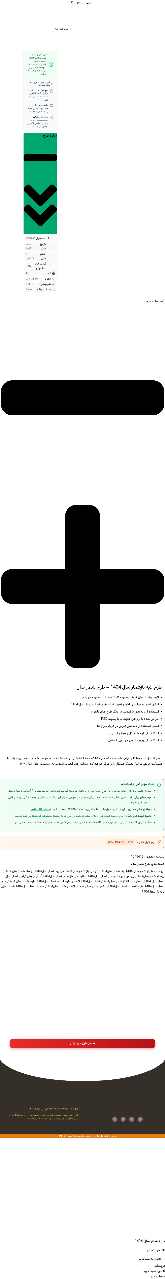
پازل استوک (34, 1109)
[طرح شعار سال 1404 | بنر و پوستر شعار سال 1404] (132, 969)
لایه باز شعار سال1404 (60, 886)
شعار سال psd (132, 881)
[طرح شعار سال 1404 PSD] (82, 920)
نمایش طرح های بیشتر (82, 1043)
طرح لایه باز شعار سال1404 (125, 886)
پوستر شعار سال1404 (150, 876)
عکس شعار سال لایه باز (91, 886)
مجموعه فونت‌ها (42, 816)
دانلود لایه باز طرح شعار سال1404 (64, 876)
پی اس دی (128, 876)
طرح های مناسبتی (82, 29)
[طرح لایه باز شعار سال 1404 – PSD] (132, 920)
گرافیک (98, 29)
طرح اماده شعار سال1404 (53, 881)
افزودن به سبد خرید (150, 1259)
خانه (109, 29)
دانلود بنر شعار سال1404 (104, 876)
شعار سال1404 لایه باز (86, 881)
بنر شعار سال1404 (112, 871)
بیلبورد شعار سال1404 (49, 871)
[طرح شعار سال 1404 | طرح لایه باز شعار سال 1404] (33, 966)
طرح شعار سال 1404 (21, 881)
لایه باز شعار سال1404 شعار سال (23, 886)
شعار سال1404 (112, 881)
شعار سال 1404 (154, 881)
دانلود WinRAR (41, 809)
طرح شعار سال (61, 29)
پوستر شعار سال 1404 (18, 871)
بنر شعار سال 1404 (137, 871)
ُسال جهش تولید (30, 876)
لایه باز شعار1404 (153, 891)
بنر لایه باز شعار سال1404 (81, 871)
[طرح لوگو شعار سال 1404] (33, 920)
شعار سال (12, 876)
